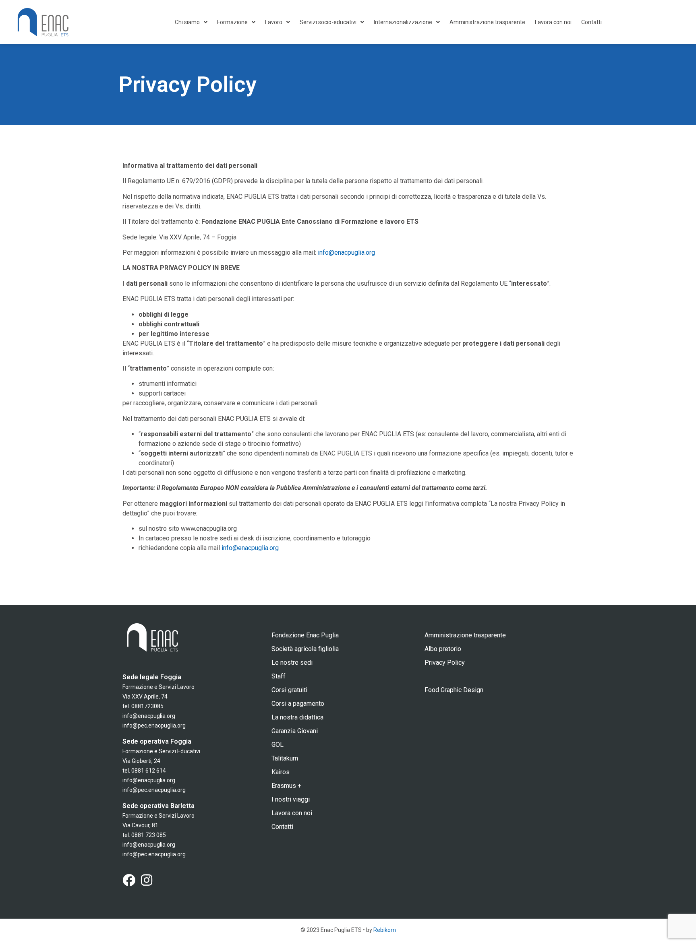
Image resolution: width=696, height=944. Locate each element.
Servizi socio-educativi (328, 22)
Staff (278, 676)
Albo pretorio (443, 649)
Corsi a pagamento (297, 703)
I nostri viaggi (290, 799)
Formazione (232, 22)
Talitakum (284, 758)
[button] (191, 22)
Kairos (280, 772)
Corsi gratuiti (289, 690)
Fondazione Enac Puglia (305, 635)
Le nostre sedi (292, 662)
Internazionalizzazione (403, 22)
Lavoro (273, 22)
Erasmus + (286, 785)
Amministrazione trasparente (487, 22)
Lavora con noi (553, 22)
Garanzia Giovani (294, 731)
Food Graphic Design (454, 690)
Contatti (591, 22)
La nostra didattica (297, 717)
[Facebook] (128, 880)
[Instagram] (146, 880)
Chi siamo (187, 22)
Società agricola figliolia (305, 649)
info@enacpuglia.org (346, 252)
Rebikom (384, 930)
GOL (277, 744)
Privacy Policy (445, 662)
